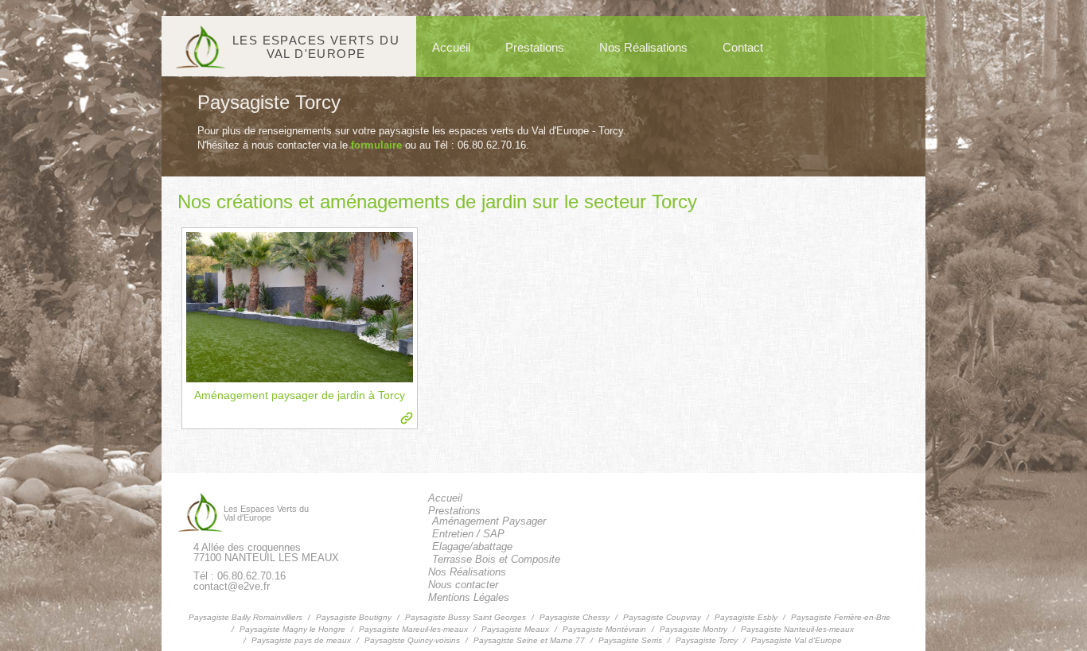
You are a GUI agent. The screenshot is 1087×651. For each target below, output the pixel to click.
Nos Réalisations (643, 47)
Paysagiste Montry (693, 629)
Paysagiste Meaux (515, 629)
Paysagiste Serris (630, 640)
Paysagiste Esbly (746, 617)
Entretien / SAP (468, 534)
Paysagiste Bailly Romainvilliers (245, 617)
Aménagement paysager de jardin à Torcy (299, 395)
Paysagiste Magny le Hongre (292, 629)
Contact (743, 47)
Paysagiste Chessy (575, 617)
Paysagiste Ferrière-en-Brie (840, 617)
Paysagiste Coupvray (662, 617)
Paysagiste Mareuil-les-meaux (413, 629)
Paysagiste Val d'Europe (796, 640)
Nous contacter (463, 585)
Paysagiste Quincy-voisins (412, 640)
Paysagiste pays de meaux (301, 640)
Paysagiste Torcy (707, 640)
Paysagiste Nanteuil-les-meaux (797, 629)
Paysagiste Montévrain (604, 629)
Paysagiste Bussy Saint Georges (465, 617)
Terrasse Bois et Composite (496, 559)
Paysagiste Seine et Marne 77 (529, 640)
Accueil (451, 47)
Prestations (534, 47)
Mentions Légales (468, 597)
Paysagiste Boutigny (354, 617)
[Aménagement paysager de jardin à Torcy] (299, 307)
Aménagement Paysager (489, 521)
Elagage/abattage (472, 546)
